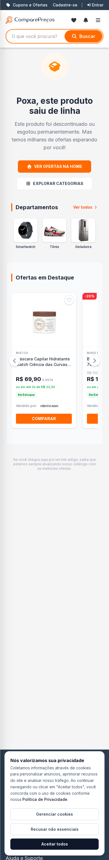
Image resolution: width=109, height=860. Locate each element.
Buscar (87, 36)
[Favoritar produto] (69, 300)
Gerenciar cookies (54, 814)
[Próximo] (94, 360)
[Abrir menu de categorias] (99, 20)
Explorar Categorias (58, 183)
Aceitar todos (54, 844)
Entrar (97, 5)
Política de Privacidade (44, 799)
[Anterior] (14, 360)
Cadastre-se (65, 5)
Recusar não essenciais (55, 829)
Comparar (44, 418)
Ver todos (82, 207)
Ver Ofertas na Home (58, 166)
